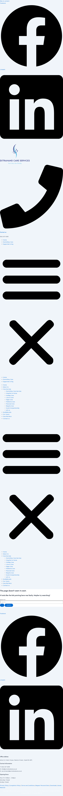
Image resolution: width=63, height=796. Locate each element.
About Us (6, 387)
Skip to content (4, 1)
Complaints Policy (15, 785)
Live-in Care (10, 397)
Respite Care (10, 406)
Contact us (3, 232)
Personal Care (10, 404)
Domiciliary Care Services (13, 391)
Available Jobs (7, 412)
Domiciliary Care (8, 242)
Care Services (7, 389)
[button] (31, 310)
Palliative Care (10, 402)
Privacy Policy (4, 785)
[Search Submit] (2, 605)
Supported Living (8, 244)
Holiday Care (10, 395)
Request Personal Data (42, 785)
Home (5, 240)
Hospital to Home (11, 393)
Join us (8, 410)
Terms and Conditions (27, 785)
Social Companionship (12, 408)
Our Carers (6, 414)
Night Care (9, 399)
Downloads (53, 785)
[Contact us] (31, 228)
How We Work (7, 416)
